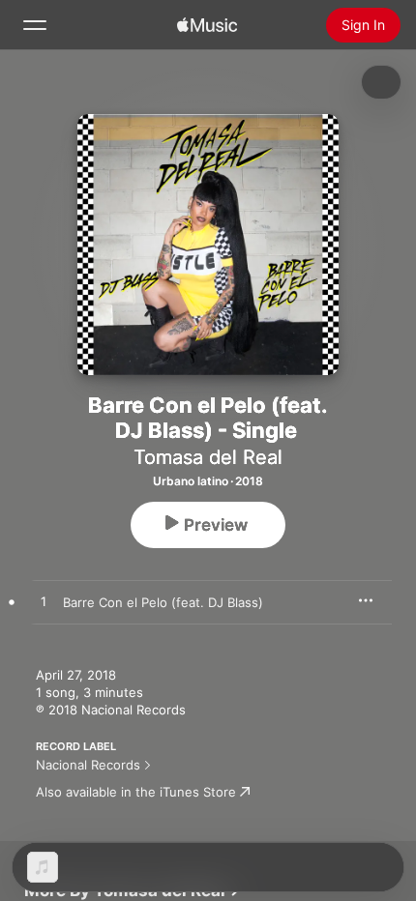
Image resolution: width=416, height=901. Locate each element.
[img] (207, 25)
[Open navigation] (35, 25)
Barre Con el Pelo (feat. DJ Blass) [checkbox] (163, 602)
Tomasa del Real (208, 457)
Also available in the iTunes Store (136, 791)
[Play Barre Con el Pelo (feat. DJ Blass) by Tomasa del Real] (43, 602)
